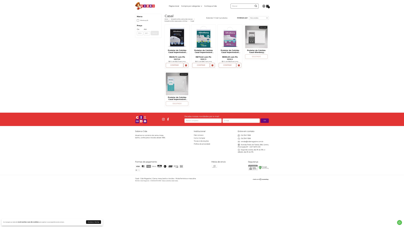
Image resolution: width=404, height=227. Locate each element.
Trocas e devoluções (201, 141)
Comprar (174, 65)
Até (145, 29)
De (138, 29)
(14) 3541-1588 (246, 135)
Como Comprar (199, 138)
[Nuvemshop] (261, 180)
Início (166, 19)
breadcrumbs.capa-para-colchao (176, 21)
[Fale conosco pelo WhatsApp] (399, 222)
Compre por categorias (190, 6)
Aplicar (154, 33)
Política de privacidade (202, 144)
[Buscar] (255, 6)
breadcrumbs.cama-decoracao (182, 19)
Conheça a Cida (210, 6)
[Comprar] (186, 65)
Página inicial (174, 6)
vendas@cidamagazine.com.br (252, 142)
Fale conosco (198, 135)
